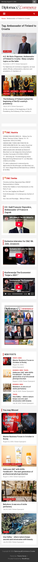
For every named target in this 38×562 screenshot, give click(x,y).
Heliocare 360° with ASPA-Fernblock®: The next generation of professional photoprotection (23, 375)
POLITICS (6, 94)
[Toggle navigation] (4, 13)
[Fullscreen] (32, 294)
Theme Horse (21, 556)
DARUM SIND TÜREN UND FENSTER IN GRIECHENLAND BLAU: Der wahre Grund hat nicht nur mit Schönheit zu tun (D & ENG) (17, 145)
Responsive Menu (34, 1)
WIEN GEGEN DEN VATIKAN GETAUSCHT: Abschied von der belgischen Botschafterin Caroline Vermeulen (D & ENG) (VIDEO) (17, 152)
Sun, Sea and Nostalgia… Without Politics (16, 199)
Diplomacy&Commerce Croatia (24, 551)
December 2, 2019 (9, 64)
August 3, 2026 (17, 381)
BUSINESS (16, 370)
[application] (19, 287)
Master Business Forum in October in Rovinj (23, 361)
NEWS (20, 358)
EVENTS (30, 91)
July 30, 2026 (17, 391)
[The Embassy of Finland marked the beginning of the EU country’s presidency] (19, 85)
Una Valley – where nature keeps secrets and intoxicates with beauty (23, 399)
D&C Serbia (11, 178)
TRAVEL (26, 370)
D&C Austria (12, 132)
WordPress (25, 559)
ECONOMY (23, 91)
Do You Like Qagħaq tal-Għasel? (13, 191)
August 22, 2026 (18, 365)
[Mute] (29, 294)
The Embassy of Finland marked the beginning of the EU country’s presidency (18, 101)
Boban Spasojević (21, 64)
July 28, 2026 (17, 403)
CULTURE (6, 91)
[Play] (6, 294)
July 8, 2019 (7, 106)
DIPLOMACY (7, 51)
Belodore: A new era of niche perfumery (22, 388)
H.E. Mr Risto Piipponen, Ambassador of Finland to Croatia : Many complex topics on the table (18, 58)
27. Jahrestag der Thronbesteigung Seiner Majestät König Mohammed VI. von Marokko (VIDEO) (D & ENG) (18, 159)
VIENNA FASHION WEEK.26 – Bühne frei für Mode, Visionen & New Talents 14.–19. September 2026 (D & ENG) (17, 138)
